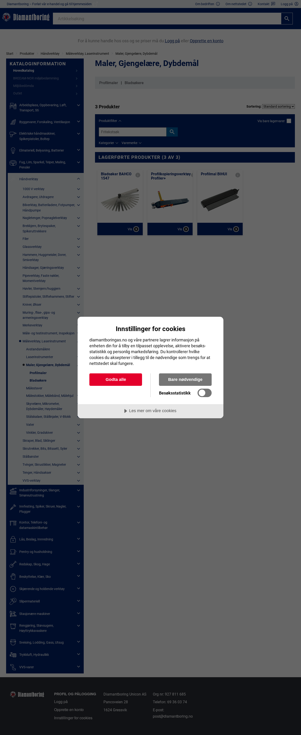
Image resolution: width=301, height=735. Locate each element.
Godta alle (116, 379)
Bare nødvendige (185, 379)
